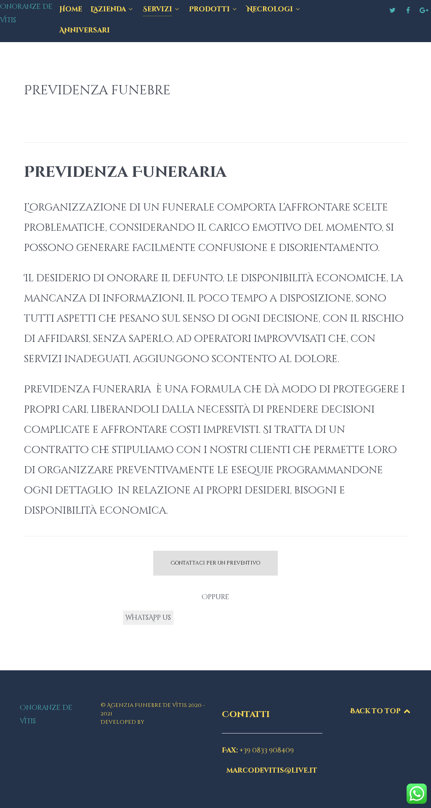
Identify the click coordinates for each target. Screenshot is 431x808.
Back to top (376, 711)
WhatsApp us (148, 617)
